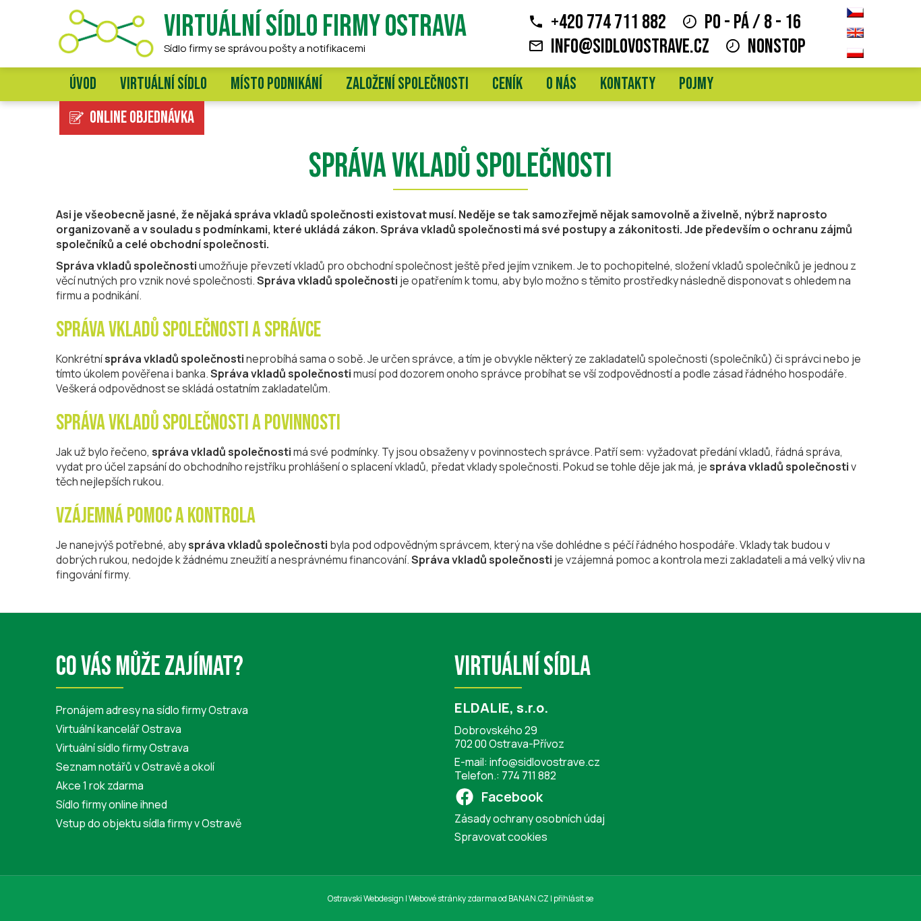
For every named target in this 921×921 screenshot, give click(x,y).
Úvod (82, 83)
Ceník (507, 83)
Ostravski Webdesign (366, 898)
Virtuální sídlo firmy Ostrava (315, 26)
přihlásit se (573, 898)
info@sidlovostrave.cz (630, 46)
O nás (561, 83)
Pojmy (696, 83)
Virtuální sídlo (163, 83)
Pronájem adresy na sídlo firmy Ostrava (152, 710)
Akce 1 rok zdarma (100, 785)
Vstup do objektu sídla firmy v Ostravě (148, 823)
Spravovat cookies (500, 836)
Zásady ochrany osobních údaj (529, 818)
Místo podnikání (276, 83)
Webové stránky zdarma (453, 898)
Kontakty (627, 83)
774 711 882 (529, 775)
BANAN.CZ (528, 898)
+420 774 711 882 (608, 22)
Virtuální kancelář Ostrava (118, 728)
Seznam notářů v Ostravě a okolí (135, 766)
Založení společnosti (407, 83)
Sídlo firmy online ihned (111, 804)
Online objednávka (142, 117)
